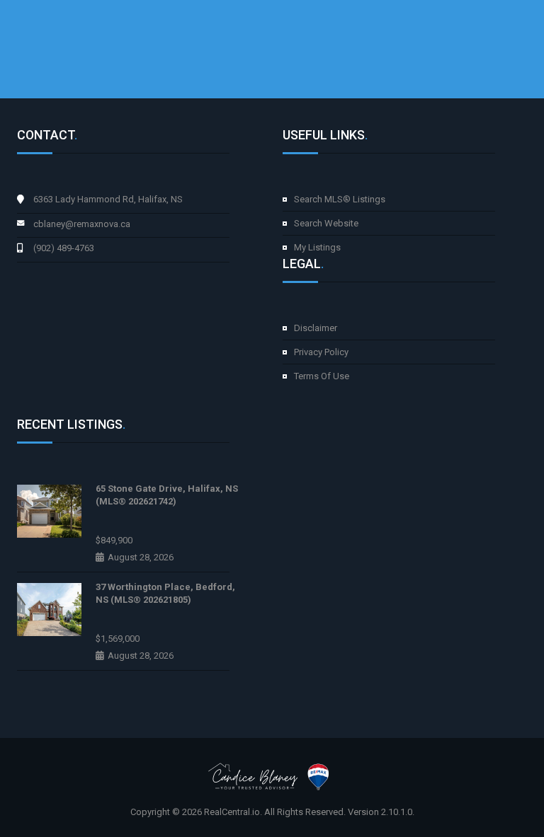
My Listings (317, 247)
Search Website (326, 223)
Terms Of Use (321, 376)
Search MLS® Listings (339, 199)
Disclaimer (315, 328)
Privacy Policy (321, 352)
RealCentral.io (232, 812)
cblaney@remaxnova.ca (81, 224)
